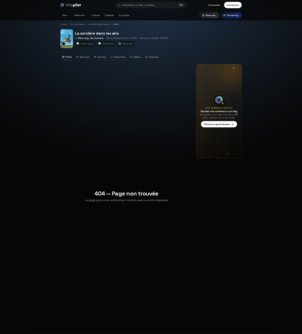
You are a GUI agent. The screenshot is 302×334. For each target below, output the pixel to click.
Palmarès (109, 15)
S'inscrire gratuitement (217, 124)
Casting (101, 57)
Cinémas (96, 15)
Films (64, 15)
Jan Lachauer (97, 38)
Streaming (232, 15)
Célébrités (79, 15)
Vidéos (137, 57)
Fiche (69, 57)
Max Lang (83, 38)
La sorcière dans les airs (97, 33)
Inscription (233, 5)
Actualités (124, 15)
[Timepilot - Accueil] (70, 5)
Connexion (214, 5)
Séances (210, 15)
